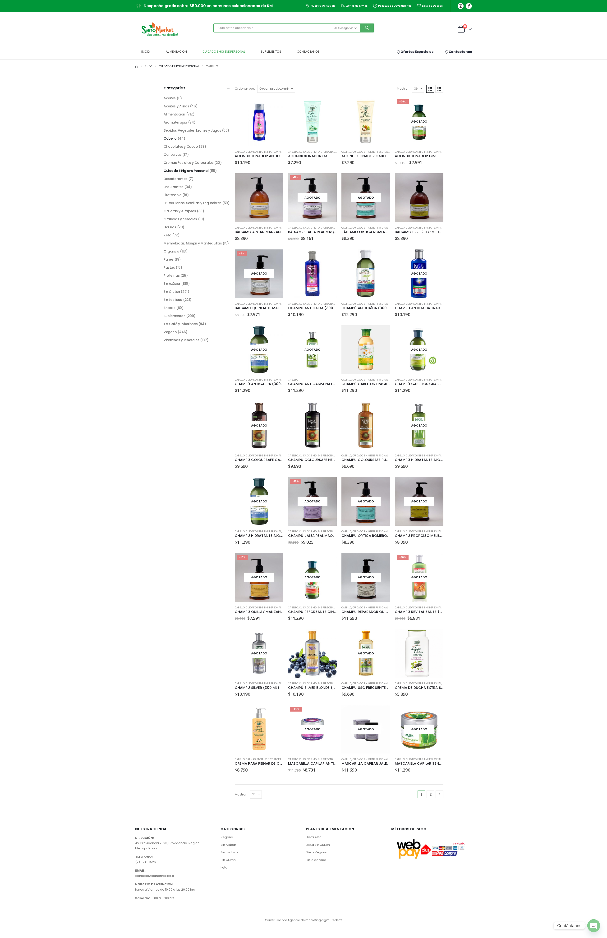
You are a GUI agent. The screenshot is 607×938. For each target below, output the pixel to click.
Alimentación (174, 114)
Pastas (169, 267)
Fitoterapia (172, 195)
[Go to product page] (259, 121)
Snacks (169, 307)
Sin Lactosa (173, 299)
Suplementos (174, 315)
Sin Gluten (172, 291)
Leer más (435, 105)
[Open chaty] (593, 925)
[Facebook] (469, 6)
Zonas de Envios (357, 5)
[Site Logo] (159, 29)
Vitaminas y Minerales (181, 340)
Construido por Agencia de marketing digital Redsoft (303, 920)
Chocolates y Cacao (181, 146)
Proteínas (171, 275)
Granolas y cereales (180, 219)
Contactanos (460, 51)
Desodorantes (175, 178)
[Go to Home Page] (136, 66)
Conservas (172, 154)
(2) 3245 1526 (145, 862)
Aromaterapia (175, 122)
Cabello (240, 152)
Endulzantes (173, 186)
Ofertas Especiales (416, 51)
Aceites (170, 98)
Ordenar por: (245, 88)
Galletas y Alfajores (180, 211)
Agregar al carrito (275, 105)
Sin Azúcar (172, 283)
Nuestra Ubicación (323, 5)
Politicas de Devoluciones (394, 5)
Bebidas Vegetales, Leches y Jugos (192, 130)
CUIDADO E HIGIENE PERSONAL (223, 51)
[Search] (367, 28)
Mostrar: (403, 88)
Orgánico (171, 251)
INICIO (145, 51)
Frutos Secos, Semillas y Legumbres (192, 203)
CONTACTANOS (308, 51)
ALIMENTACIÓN (176, 51)
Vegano (170, 332)
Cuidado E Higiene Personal (263, 152)
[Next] (439, 794)
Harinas (170, 227)
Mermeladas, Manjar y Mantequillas (193, 243)
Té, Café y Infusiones (181, 324)
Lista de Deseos (432, 5)
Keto (167, 235)
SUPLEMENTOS (271, 51)
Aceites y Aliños (176, 106)
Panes (169, 259)
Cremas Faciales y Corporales (265, 759)
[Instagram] (461, 6)
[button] (430, 89)
